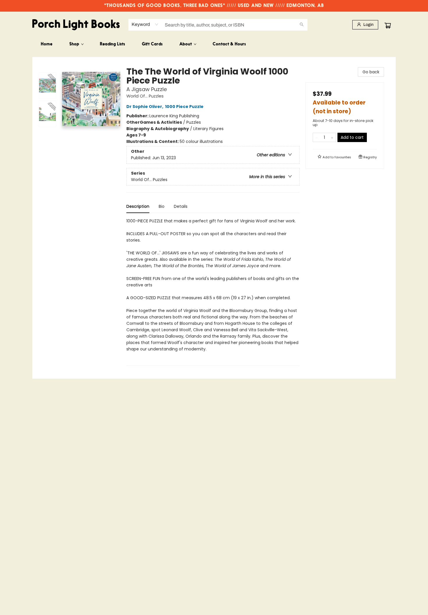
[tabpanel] (213, 292)
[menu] (214, 44)
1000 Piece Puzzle (184, 106)
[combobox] (145, 24)
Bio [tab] (162, 206)
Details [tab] (181, 206)
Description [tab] (137, 206)
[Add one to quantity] (332, 137)
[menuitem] (46, 44)
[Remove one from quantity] (316, 137)
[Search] (301, 25)
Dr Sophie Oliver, (145, 106)
